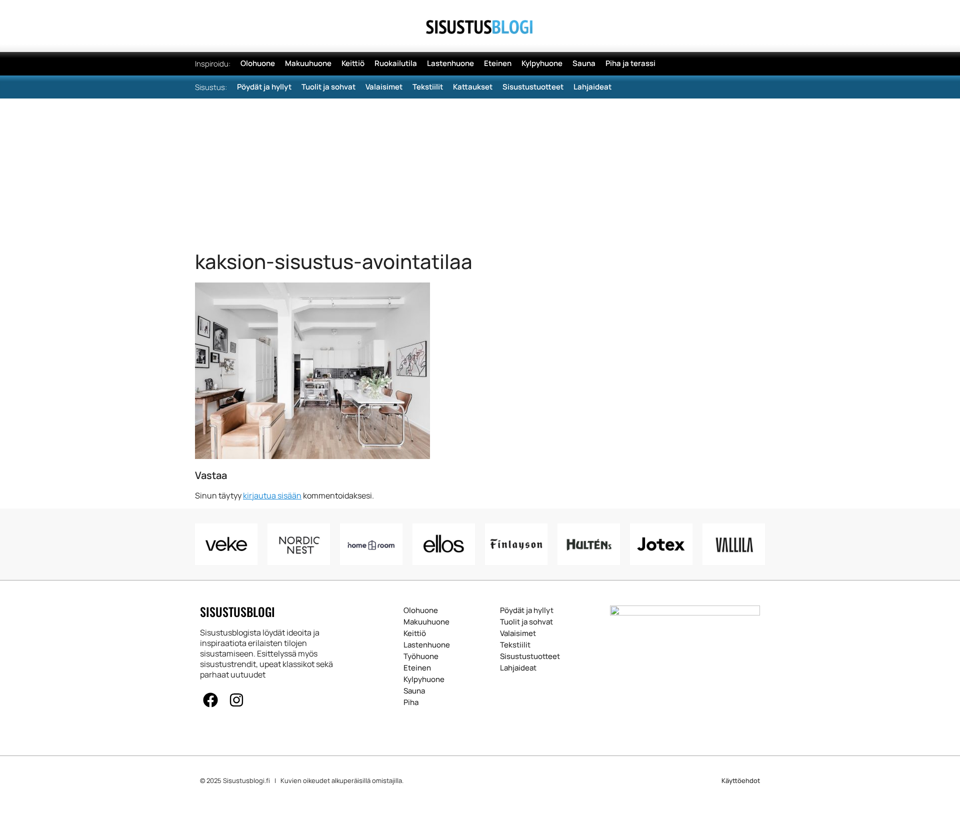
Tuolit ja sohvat (526, 622)
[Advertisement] (480, 174)
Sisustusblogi (237, 611)
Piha (411, 703)
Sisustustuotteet (530, 657)
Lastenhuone (427, 645)
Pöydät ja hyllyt (527, 611)
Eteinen (417, 668)
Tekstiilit (515, 645)
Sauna (414, 691)
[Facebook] (210, 700)
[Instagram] (236, 700)
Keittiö (415, 633)
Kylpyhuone (424, 679)
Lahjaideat (518, 668)
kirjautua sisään (272, 495)
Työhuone (421, 657)
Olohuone (421, 611)
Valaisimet (518, 633)
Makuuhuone (427, 622)
